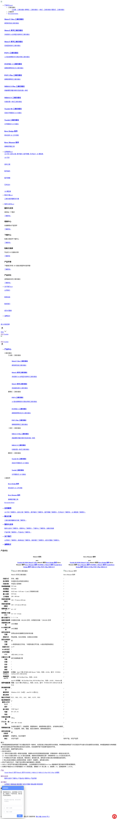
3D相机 (57, 772)
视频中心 (27, 778)
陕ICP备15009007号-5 (43, 816)
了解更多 (7, 256)
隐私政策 (34, 784)
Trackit (56, 565)
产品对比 (21, 778)
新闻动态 (13, 784)
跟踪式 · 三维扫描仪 (57, 9)
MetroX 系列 (21, 772)
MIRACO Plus (36, 567)
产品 (2, 770)
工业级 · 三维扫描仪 (18, 9)
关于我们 (8, 286)
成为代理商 (26, 784)
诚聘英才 (7, 316)
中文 (2, 334)
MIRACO (51, 567)
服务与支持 (9, 204)
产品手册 (34, 778)
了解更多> (7, 216)
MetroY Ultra (33, 562)
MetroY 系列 (49, 565)
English (6, 334)
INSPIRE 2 (41, 565)
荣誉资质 (40, 784)
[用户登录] (2, 329)
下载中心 (15, 778)
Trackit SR (20, 562)
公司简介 (7, 784)
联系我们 (20, 784)
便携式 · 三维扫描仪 (31, 9)
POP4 (26, 562)
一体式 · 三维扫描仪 (44, 9)
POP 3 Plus (44, 567)
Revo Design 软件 (51, 562)
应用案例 (8, 151)
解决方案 (8, 195)
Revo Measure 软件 (31, 565)
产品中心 (8, 5)
